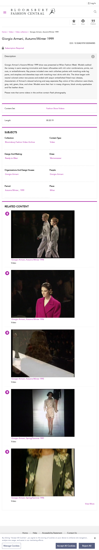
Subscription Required (14, 48)
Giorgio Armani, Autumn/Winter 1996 (27, 319)
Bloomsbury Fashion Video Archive (20, 142)
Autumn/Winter (11, 190)
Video (11, 32)
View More (89, 504)
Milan (52, 190)
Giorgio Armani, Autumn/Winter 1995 (27, 379)
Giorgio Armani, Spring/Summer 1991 (27, 438)
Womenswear (55, 158)
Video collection (21, 32)
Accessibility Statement (52, 533)
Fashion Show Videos (55, 108)
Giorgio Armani (12, 174)
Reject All (86, 546)
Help (35, 533)
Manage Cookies (11, 546)
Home (4, 32)
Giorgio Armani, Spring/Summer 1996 (27, 498)
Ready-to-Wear (11, 158)
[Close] (95, 538)
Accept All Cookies (66, 546)
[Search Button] (96, 11)
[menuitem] (49, 109)
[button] (83, 22)
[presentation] (43, 234)
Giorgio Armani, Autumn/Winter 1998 (27, 260)
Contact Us (72, 533)
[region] (49, 542)
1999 (22, 190)
